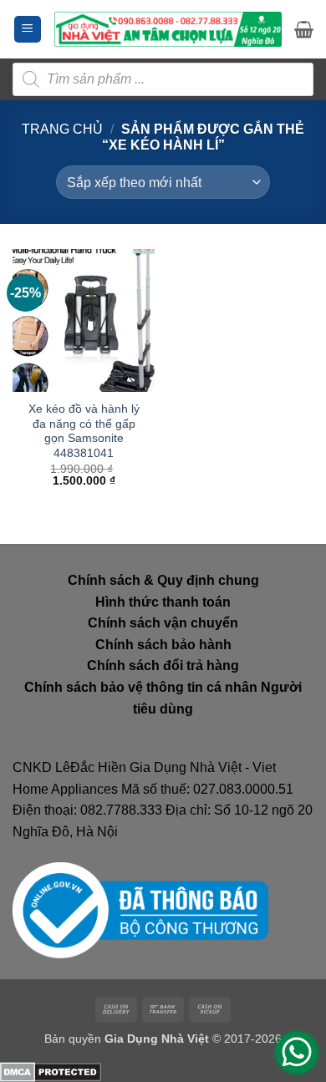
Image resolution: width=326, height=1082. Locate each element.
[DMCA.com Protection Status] (50, 1071)
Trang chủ (62, 129)
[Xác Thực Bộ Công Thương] (140, 910)
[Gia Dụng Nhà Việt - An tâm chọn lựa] (168, 29)
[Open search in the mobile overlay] (163, 79)
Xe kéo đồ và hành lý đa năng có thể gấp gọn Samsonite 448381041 (84, 431)
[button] (27, 29)
